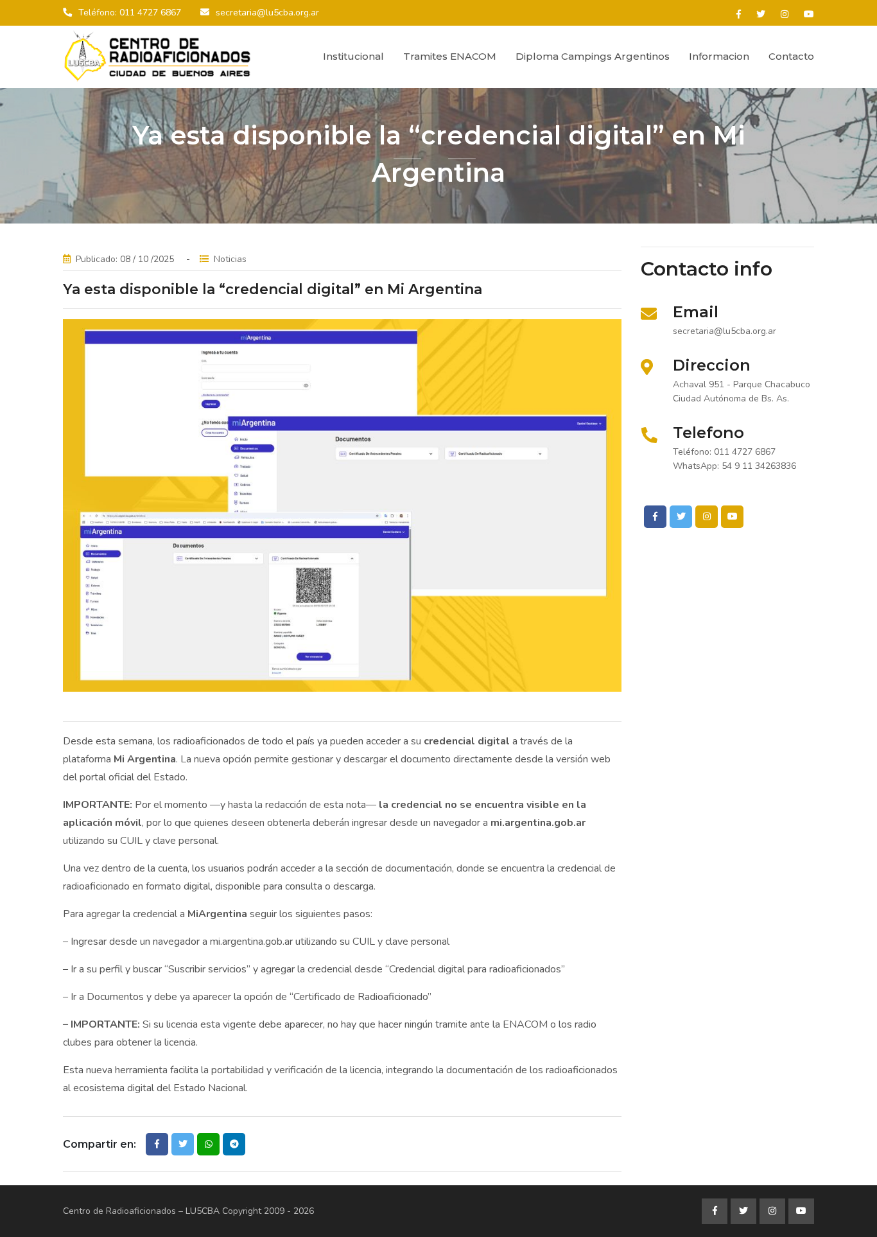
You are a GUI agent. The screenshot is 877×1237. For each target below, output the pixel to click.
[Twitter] (760, 14)
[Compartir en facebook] (157, 1144)
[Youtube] (809, 14)
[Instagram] (784, 14)
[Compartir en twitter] (182, 1144)
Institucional (353, 56)
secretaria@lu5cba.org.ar (267, 12)
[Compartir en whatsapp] (208, 1144)
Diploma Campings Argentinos (593, 56)
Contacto (791, 56)
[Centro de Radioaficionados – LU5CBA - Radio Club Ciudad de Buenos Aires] (159, 56)
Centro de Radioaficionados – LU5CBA (141, 1211)
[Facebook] (738, 14)
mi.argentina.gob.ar (251, 941)
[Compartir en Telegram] (234, 1144)
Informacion (719, 56)
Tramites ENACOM (449, 56)
